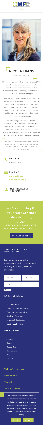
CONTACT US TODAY (21, 236)
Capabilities (12, 347)
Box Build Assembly (15, 316)
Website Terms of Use (14, 369)
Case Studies (12, 351)
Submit (7, 290)
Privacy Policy (10, 375)
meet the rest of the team (19, 190)
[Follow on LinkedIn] (3, 394)
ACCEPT (16, 420)
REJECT (28, 420)
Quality (10, 343)
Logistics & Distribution (16, 320)
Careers (10, 359)
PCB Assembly (13, 304)
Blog (8, 355)
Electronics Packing (15, 324)
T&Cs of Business (12, 388)
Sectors (10, 339)
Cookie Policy (10, 382)
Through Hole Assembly (17, 312)
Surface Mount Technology (18, 308)
